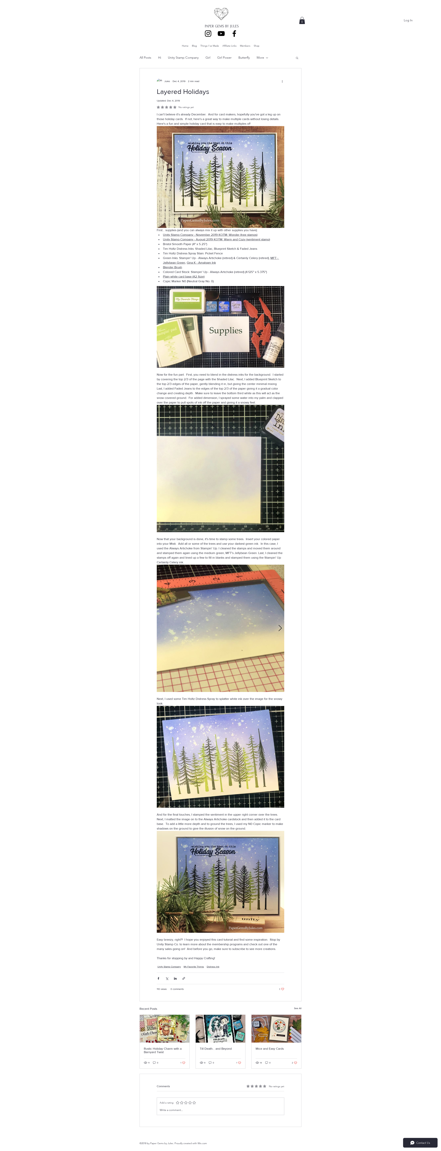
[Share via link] (183, 978)
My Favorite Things (194, 966)
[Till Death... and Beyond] (220, 1029)
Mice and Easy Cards (270, 1048)
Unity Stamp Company (183, 58)
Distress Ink (213, 966)
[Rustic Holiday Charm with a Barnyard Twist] (164, 1029)
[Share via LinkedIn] (175, 978)
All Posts (145, 58)
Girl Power (224, 58)
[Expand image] (220, 468)
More (260, 58)
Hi (159, 58)
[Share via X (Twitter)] (166, 978)
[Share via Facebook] (158, 978)
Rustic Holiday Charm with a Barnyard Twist (163, 1050)
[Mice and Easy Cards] (276, 1029)
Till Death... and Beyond (216, 1048)
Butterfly (244, 58)
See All (297, 1008)
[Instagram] (208, 33)
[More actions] (282, 81)
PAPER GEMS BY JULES (222, 26)
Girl (208, 58)
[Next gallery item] (280, 468)
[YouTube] (221, 33)
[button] (302, 20)
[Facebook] (234, 33)
